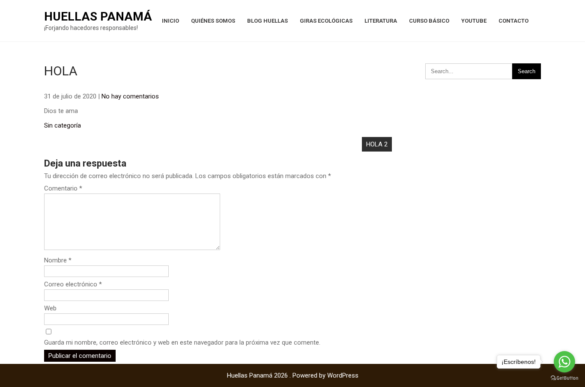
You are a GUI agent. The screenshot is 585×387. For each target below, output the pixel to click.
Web (50, 308)
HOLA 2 (377, 144)
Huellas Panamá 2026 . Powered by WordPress (292, 375)
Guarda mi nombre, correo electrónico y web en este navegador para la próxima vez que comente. (182, 342)
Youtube (474, 21)
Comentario (63, 188)
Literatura (380, 21)
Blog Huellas (267, 21)
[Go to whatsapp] (564, 361)
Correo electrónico (73, 284)
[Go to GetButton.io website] (564, 378)
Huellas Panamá (98, 16)
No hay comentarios (130, 96)
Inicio (170, 21)
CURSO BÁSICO (429, 21)
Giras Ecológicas (326, 21)
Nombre (58, 260)
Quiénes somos (213, 21)
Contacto (513, 21)
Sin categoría (62, 125)
